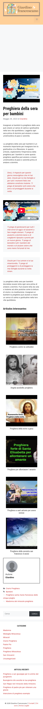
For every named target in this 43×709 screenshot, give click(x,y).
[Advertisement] (21, 47)
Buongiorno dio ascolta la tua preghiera (19, 680)
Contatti (31, 703)
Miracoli (6, 637)
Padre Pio (7, 644)
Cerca (34, 614)
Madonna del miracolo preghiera (19, 601)
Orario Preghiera (13, 588)
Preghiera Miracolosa (12, 652)
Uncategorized (9, 659)
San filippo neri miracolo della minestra (19, 684)
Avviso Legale (24, 706)
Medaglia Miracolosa (11, 634)
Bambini (9, 592)
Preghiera (7, 648)
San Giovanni (8, 655)
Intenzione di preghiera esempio (16, 693)
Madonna (7, 630)
